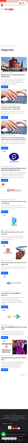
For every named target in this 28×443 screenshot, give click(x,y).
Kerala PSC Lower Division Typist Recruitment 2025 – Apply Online (10, 108)
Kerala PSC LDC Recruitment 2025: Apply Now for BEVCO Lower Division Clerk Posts (13, 139)
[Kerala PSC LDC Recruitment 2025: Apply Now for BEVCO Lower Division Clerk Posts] (14, 127)
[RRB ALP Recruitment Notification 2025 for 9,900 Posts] (14, 252)
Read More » (4, 86)
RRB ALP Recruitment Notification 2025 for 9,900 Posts (13, 264)
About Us (16, 436)
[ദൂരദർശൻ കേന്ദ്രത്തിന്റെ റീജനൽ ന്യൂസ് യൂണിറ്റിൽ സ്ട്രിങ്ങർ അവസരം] (14, 157)
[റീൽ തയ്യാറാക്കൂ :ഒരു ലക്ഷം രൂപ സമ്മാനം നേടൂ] (14, 347)
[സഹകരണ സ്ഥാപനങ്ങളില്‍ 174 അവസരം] (14, 282)
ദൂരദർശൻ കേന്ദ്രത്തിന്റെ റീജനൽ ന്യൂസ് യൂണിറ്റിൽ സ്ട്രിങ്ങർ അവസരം (13, 169)
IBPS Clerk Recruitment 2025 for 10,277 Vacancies (12, 233)
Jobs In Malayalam (22, 434)
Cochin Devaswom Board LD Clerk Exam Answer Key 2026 (14, 5)
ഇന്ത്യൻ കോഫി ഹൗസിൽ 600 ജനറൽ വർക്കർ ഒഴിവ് (13, 76)
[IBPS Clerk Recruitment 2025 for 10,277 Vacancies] (14, 221)
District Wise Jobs (8, 45)
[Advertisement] (14, 27)
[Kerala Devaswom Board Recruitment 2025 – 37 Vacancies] (14, 190)
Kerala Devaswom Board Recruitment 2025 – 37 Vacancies (13, 202)
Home (3, 45)
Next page (23, 374)
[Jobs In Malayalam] (8, 9)
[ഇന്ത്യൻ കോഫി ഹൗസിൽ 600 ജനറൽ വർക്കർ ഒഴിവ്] (14, 64)
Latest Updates (11, 436)
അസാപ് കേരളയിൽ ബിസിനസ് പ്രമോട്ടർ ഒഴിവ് (14, 328)
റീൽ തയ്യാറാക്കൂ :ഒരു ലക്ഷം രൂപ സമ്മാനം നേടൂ (14, 359)
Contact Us (21, 436)
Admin (3, 72)
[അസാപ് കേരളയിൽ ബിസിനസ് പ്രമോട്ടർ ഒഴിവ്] (14, 316)
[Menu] (1, 9)
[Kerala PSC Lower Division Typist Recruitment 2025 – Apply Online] (14, 96)
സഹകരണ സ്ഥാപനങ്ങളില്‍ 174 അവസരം (11, 294)
